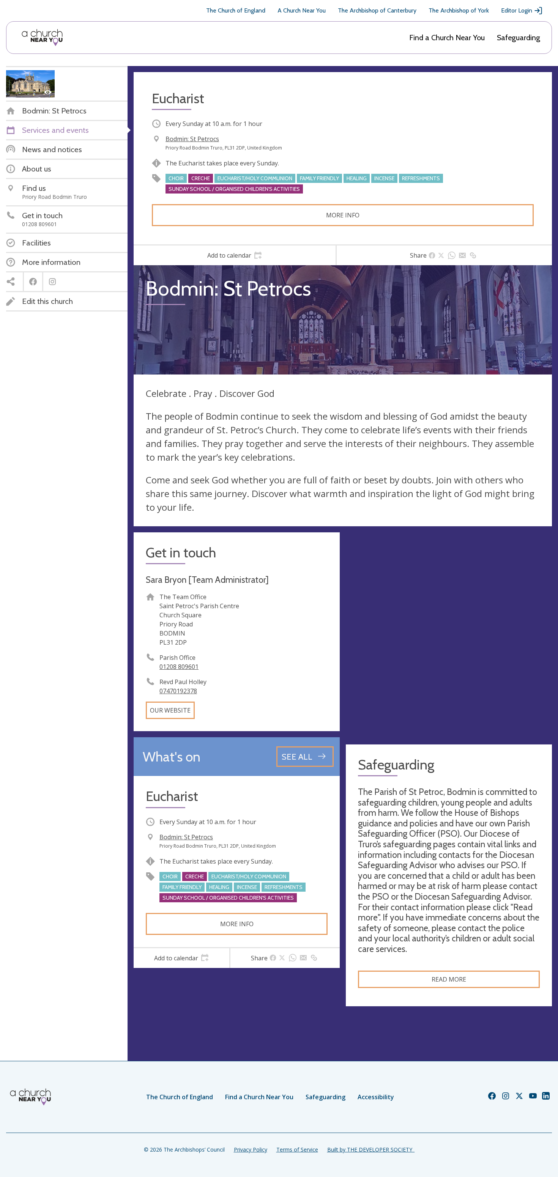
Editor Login (516, 10)
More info (342, 215)
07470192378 (178, 691)
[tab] (235, 255)
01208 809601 (179, 666)
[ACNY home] (42, 37)
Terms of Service (297, 1149)
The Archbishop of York (459, 10)
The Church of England (235, 10)
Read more (449, 979)
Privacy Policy (250, 1149)
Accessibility (376, 1097)
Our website (170, 710)
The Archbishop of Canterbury (377, 10)
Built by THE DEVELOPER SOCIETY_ (371, 1149)
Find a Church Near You (447, 37)
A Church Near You (301, 10)
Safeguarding (518, 37)
